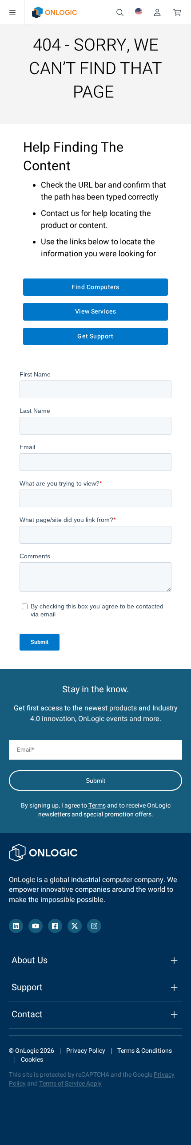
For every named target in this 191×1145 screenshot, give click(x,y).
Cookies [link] (32, 1059)
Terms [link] (97, 805)
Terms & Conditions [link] (144, 1050)
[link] (54, 12)
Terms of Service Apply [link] (70, 1083)
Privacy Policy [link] (85, 1050)
